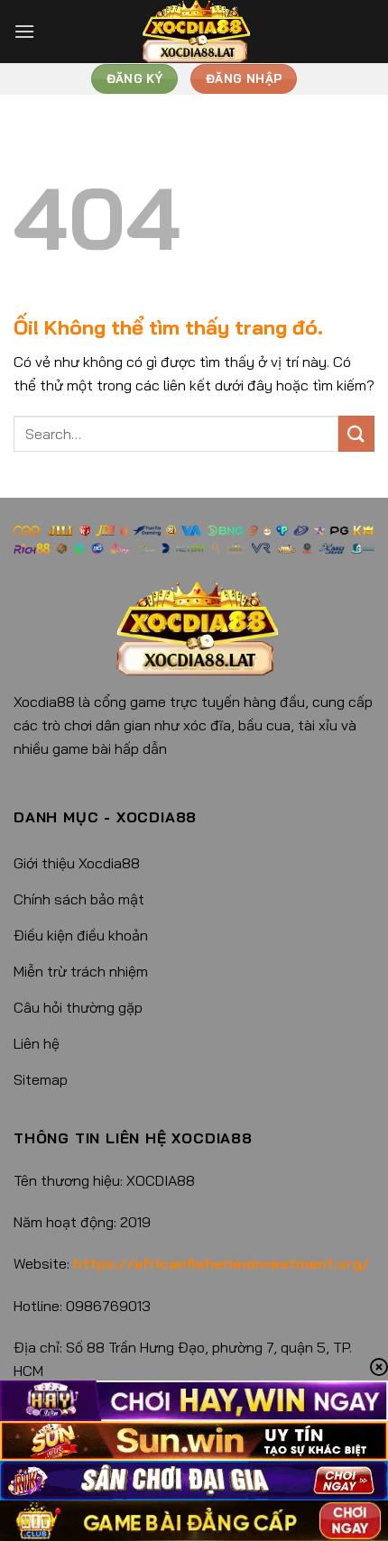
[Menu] (24, 31)
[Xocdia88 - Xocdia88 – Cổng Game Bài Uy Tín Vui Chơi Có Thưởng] (194, 31)
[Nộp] (356, 433)
